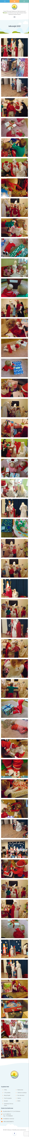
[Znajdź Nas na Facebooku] (14, 1133)
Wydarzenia (20, 1089)
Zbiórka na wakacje (22, 1092)
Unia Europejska (8, 1098)
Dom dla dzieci (20, 1095)
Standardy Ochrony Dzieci (8, 1104)
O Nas (5, 1089)
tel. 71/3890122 (7, 1114)
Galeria (19, 1098)
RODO (18, 1101)
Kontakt (6, 1101)
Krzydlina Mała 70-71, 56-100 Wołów (11, 1111)
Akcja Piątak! (7, 1095)
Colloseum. (9, 1129)
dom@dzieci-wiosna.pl (8, 1118)
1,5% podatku (7, 1092)
